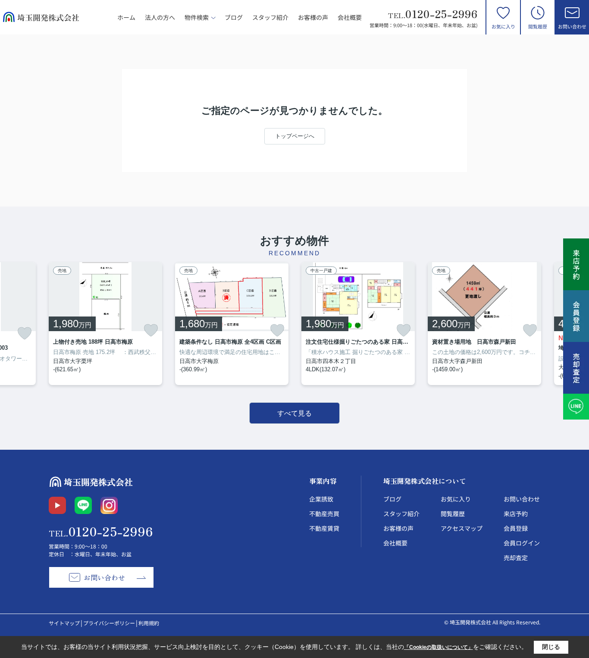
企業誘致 (321, 499)
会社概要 (350, 17)
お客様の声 (313, 17)
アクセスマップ (461, 528)
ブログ (234, 17)
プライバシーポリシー (109, 623)
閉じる (551, 646)
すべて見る (294, 413)
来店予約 (516, 513)
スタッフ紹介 (270, 17)
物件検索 (197, 17)
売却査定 (516, 557)
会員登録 (516, 528)
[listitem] (105, 323)
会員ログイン (522, 543)
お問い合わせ (572, 26)
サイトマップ (64, 623)
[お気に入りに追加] (24, 333)
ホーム (126, 17)
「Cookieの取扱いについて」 (438, 647)
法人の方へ (160, 17)
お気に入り (503, 26)
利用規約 (148, 623)
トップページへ (294, 136)
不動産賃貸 (324, 528)
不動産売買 (324, 513)
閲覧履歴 (537, 26)
